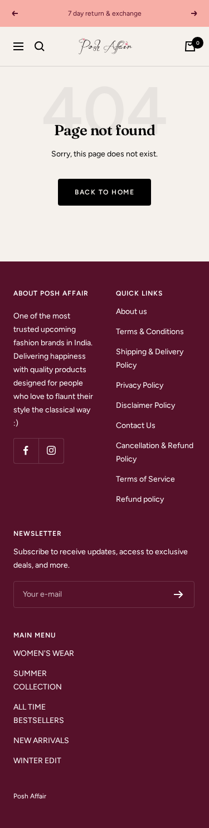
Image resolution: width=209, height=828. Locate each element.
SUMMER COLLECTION (37, 680)
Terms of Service (145, 479)
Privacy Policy (139, 385)
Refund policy (140, 499)
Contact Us (135, 425)
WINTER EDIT (37, 760)
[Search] (40, 46)
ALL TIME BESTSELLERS (38, 713)
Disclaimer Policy (145, 405)
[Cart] (190, 46)
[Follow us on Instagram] (51, 450)
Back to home (104, 192)
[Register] (178, 594)
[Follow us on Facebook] (25, 450)
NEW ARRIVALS (41, 740)
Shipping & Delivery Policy (149, 358)
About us (131, 311)
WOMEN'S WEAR (43, 653)
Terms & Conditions (150, 331)
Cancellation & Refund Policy (154, 452)
